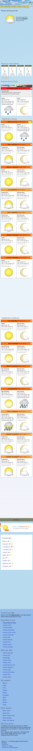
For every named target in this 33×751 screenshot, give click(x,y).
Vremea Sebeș (7, 660)
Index (2, 6)
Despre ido (5, 744)
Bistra (4, 697)
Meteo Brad (6, 713)
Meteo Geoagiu (7, 718)
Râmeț (4, 700)
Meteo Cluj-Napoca (8, 720)
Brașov (5, 541)
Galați (4, 555)
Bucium (5, 702)
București (5, 544)
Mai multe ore (6, 77)
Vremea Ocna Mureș (8, 672)
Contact (24, 6)
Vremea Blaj (6, 657)
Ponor (4, 688)
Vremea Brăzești (7, 627)
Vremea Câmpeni (8, 667)
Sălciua (5, 683)
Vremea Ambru (7, 625)
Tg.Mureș (5, 563)
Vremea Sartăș (7, 644)
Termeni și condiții (7, 746)
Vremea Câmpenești (8, 630)
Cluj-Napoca (6, 547)
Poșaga (5, 690)
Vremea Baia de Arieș (9, 623)
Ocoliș (4, 704)
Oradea (5, 560)
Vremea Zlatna (7, 677)
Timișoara (5, 566)
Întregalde (6, 695)
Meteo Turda (6, 710)
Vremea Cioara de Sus (9, 632)
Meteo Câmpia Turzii (9, 715)
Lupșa (4, 685)
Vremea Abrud (7, 662)
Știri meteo (14, 6)
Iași (3, 558)
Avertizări (19, 6)
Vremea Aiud (6, 655)
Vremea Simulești (8, 647)
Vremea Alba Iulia (8, 653)
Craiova (5, 552)
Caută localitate (7, 6)
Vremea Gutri (6, 637)
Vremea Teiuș (7, 674)
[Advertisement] (16, 43)
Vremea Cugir (7, 669)
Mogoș (5, 692)
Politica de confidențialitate (10, 747)
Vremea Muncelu (7, 639)
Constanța (6, 549)
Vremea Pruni (6, 642)
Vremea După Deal (8, 635)
